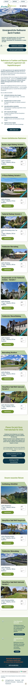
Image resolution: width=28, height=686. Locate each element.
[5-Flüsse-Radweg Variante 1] (14, 187)
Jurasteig (17, 651)
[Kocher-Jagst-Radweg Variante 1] (14, 152)
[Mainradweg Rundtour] (14, 362)
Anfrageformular (9, 680)
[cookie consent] (26, 684)
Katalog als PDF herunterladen (14, 461)
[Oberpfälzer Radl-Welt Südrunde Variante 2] (14, 397)
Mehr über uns (14, 130)
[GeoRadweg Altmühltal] (14, 495)
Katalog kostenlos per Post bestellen (14, 455)
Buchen (23, 1)
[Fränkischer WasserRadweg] (14, 327)
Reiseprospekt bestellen (16, 50)
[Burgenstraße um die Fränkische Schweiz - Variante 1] (14, 290)
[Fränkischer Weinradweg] (14, 559)
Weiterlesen (7, 167)
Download (17, 680)
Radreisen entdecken (17, 46)
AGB (22, 680)
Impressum (8, 683)
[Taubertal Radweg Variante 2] (14, 222)
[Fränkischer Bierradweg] (14, 254)
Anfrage (15, 1)
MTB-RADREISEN (13, 665)
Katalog (6, 1)
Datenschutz (20, 682)
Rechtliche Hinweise (10, 682)
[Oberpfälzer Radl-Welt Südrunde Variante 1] (14, 592)
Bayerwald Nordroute (19, 634)
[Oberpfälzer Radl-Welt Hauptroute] (14, 528)
